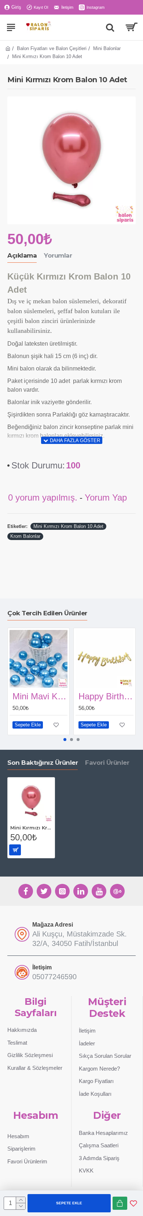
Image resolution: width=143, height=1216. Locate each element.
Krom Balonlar (25, 536)
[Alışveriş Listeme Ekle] (133, 1203)
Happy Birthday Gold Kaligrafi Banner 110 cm (105, 696)
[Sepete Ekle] (15, 849)
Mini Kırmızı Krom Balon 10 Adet (68, 526)
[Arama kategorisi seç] (110, 27)
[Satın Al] (120, 1203)
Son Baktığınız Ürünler (42, 762)
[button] (64, 739)
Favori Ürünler (107, 762)
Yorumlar (58, 255)
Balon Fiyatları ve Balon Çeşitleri (52, 48)
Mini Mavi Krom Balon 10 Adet (39, 696)
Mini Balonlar (107, 48)
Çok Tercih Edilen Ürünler (47, 613)
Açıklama (22, 255)
